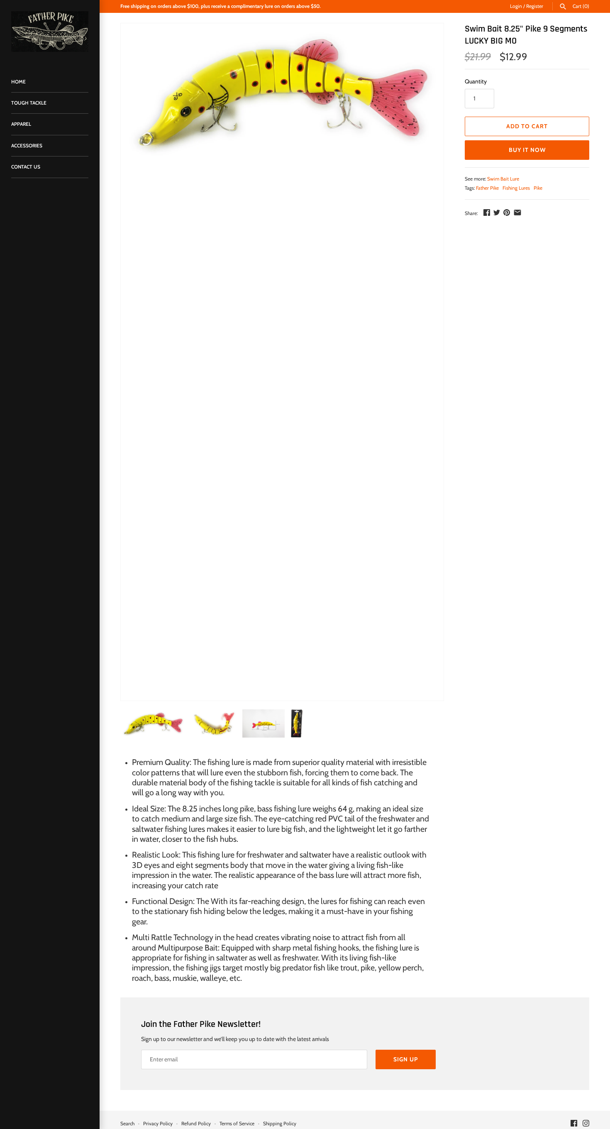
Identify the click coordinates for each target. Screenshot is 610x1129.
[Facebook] (574, 1124)
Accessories (26, 146)
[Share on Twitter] (496, 212)
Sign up (405, 1059)
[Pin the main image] (506, 212)
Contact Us (25, 167)
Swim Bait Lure (503, 179)
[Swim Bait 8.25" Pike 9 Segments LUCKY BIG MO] (282, 92)
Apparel (21, 124)
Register (534, 6)
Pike (538, 188)
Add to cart (527, 126)
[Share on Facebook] (486, 212)
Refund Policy (196, 1124)
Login (516, 6)
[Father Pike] (50, 31)
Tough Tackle (28, 103)
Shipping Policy (279, 1124)
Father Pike (487, 188)
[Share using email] (517, 212)
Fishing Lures (516, 188)
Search (127, 1124)
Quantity (476, 81)
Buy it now (527, 150)
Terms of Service (237, 1124)
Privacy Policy (158, 1124)
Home (18, 82)
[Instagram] (586, 1124)
